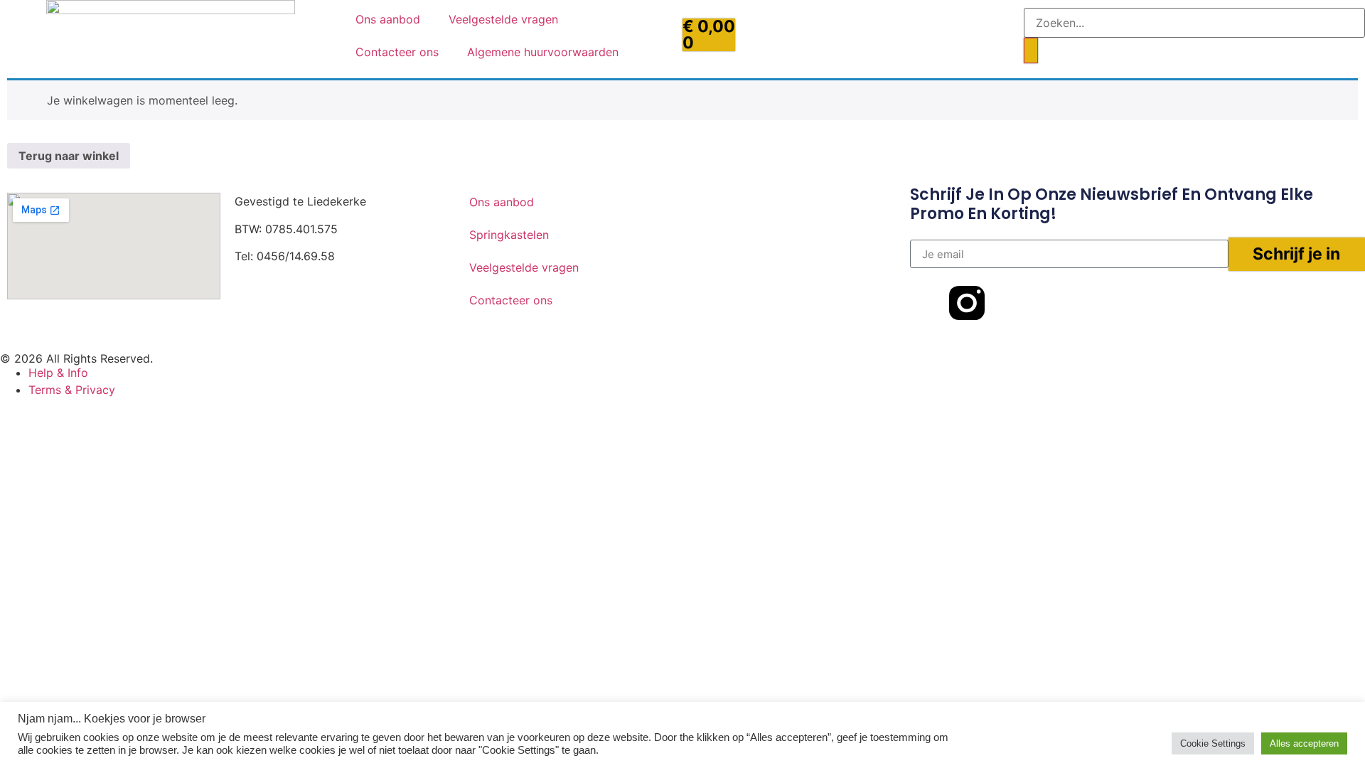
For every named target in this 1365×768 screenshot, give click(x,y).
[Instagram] (291, 323)
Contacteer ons (397, 52)
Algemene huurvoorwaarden (543, 52)
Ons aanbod (387, 19)
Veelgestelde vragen (503, 19)
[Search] (1031, 51)
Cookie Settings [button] (1213, 743)
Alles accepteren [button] (1304, 743)
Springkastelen (509, 235)
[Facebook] (252, 323)
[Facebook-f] (928, 303)
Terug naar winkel (68, 156)
